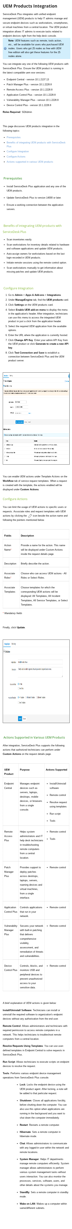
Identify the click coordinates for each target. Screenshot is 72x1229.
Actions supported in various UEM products (30, 161)
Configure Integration (18, 151)
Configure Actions (16, 156)
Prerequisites (14, 137)
